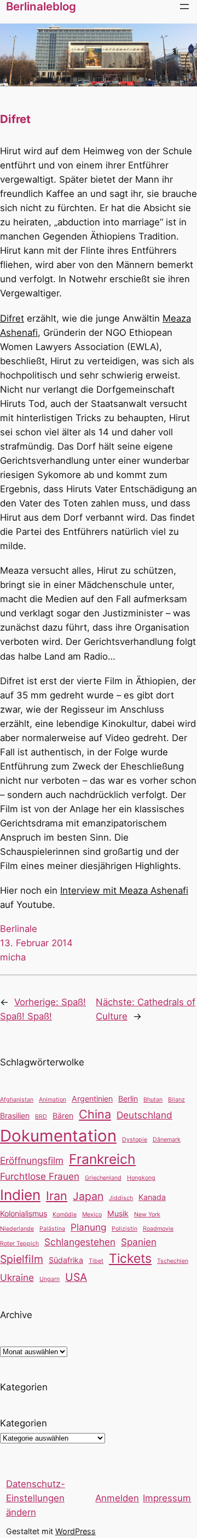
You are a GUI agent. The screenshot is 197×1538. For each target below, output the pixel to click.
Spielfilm (21, 1259)
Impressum (167, 1498)
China (95, 1114)
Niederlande (17, 1228)
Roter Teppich (19, 1243)
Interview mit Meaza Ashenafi (124, 890)
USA (76, 1277)
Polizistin (124, 1228)
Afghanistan (16, 1099)
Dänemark (167, 1139)
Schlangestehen (79, 1242)
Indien (20, 1194)
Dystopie (134, 1139)
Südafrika (66, 1260)
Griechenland (103, 1177)
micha (13, 957)
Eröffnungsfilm (31, 1160)
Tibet (96, 1261)
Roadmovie (158, 1228)
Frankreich (102, 1159)
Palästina (52, 1228)
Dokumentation (58, 1135)
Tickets (130, 1258)
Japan (88, 1196)
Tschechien (172, 1261)
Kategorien (23, 1423)
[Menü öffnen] (184, 6)
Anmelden (117, 1498)
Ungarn (49, 1279)
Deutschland (144, 1115)
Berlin (128, 1098)
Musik (118, 1213)
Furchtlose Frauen (39, 1176)
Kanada (152, 1197)
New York (147, 1214)
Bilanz (176, 1099)
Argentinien (92, 1098)
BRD (41, 1116)
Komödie (65, 1214)
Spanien (139, 1242)
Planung (88, 1227)
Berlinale (18, 928)
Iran (56, 1196)
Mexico (92, 1214)
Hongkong (141, 1177)
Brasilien (15, 1115)
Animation (52, 1099)
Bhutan (153, 1099)
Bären (63, 1115)
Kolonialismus (23, 1213)
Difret (12, 318)
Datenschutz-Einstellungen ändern (35, 1498)
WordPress (75, 1531)
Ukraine (17, 1277)
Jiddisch (121, 1198)
